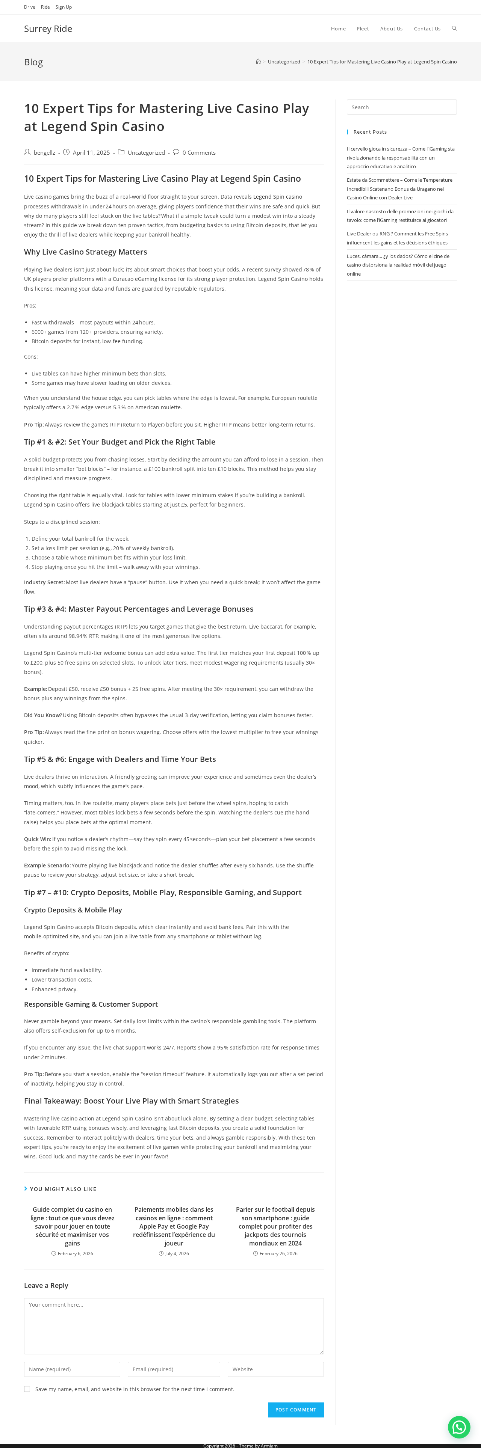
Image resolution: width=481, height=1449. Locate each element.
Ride (45, 7)
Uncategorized (146, 152)
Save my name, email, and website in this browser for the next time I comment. (134, 1389)
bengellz (44, 152)
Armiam (269, 1446)
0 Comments (199, 152)
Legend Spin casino (277, 196)
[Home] (258, 61)
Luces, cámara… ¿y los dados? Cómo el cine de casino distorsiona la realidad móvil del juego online (398, 265)
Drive (29, 7)
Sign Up (64, 7)
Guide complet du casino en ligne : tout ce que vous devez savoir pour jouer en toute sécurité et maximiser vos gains (72, 1226)
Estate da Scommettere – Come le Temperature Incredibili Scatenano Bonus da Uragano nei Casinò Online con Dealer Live (399, 188)
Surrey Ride (48, 28)
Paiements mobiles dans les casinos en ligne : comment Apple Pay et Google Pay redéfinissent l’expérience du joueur (174, 1226)
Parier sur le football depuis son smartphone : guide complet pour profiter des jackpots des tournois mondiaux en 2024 (275, 1226)
